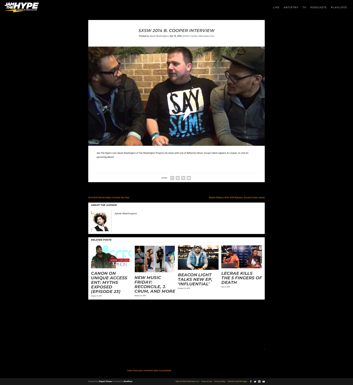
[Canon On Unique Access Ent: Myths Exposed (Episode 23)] (111, 256)
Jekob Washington (159, 36)
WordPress (128, 381)
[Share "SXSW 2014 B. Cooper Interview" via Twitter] (177, 178)
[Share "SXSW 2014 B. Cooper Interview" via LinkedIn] (183, 178)
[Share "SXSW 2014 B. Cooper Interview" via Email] (189, 178)
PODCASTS (318, 7)
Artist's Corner (190, 36)
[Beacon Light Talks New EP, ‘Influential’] (198, 257)
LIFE (276, 7)
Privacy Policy (219, 381)
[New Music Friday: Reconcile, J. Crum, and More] (154, 259)
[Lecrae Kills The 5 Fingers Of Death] (241, 256)
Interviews (203, 36)
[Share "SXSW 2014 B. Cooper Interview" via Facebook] (172, 178)
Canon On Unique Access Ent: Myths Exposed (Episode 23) (109, 282)
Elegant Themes (105, 381)
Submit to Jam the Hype (237, 381)
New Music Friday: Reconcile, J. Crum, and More (154, 284)
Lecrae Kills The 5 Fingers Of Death (241, 278)
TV (304, 7)
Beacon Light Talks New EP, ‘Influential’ (195, 279)
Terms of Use (206, 381)
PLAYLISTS (339, 7)
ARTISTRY (291, 7)
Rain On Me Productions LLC (187, 381)
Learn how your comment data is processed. (149, 370)
